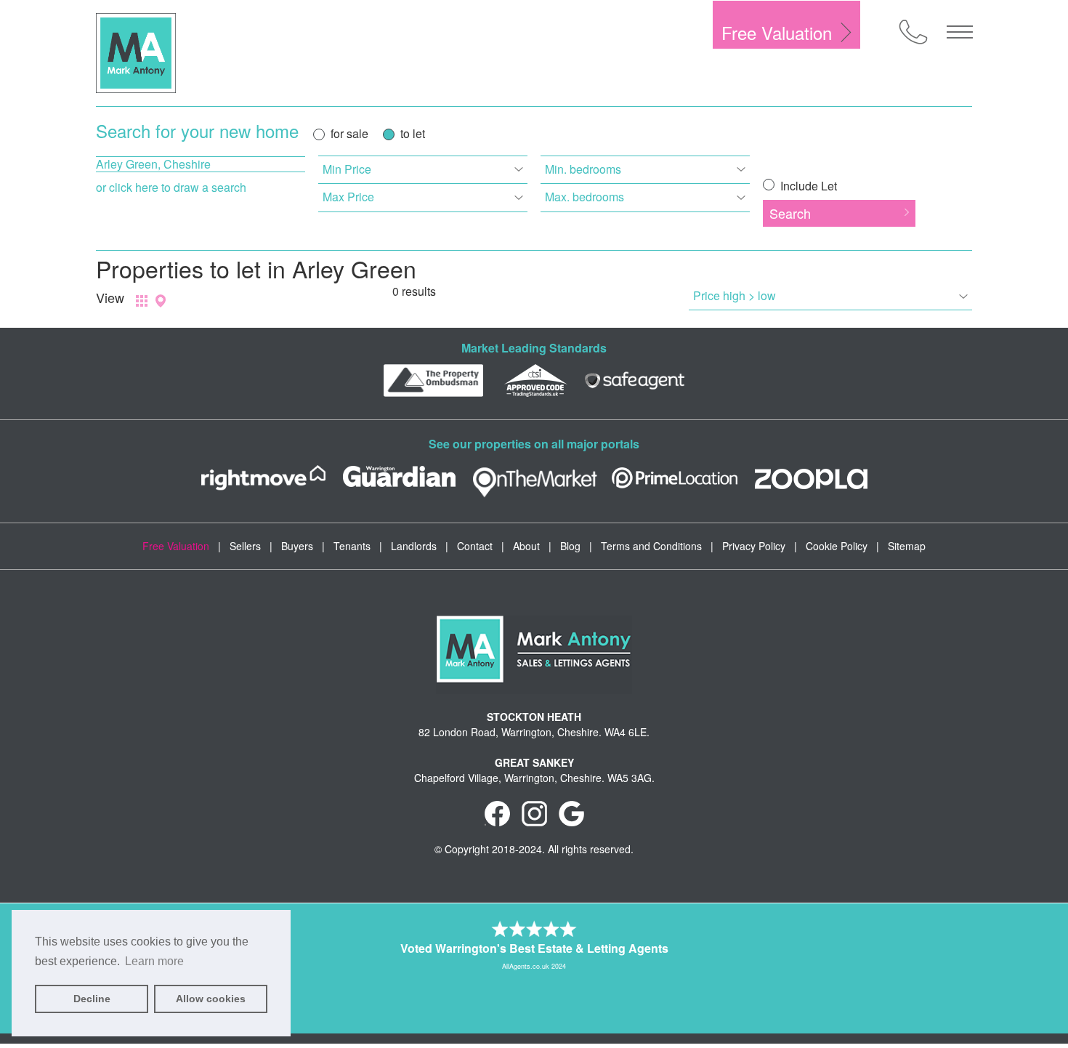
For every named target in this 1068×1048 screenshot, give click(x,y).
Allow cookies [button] (211, 998)
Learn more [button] (154, 961)
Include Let (807, 185)
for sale (349, 133)
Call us (913, 32)
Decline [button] (91, 998)
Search (790, 212)
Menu (960, 32)
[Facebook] (497, 812)
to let (412, 133)
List (141, 300)
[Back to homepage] (136, 53)
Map (160, 300)
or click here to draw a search (171, 187)
